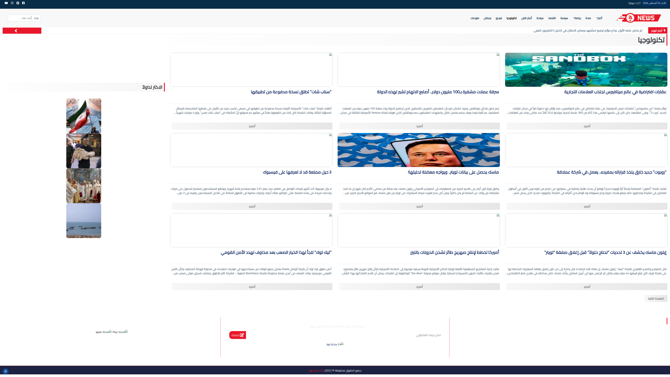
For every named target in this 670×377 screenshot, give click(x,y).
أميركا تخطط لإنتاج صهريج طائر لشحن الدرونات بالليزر (454, 252)
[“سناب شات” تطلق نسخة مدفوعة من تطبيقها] (251, 69)
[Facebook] (125, 345)
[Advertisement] (84, 58)
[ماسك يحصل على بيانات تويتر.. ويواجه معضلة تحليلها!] (419, 149)
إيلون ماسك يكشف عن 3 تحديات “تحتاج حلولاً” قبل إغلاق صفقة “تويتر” (605, 252)
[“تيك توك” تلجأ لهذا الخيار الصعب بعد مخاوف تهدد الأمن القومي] (251, 230)
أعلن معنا (520, 337)
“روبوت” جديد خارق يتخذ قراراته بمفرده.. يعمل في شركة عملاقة (612, 172)
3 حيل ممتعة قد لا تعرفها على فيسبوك (297, 172)
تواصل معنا (591, 337)
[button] (16, 31)
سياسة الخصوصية (619, 337)
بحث (36, 18)
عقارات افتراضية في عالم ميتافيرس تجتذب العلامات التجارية (615, 92)
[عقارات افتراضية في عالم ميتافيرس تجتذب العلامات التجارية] (586, 69)
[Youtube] (97, 345)
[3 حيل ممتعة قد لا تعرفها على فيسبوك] (251, 149)
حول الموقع (647, 337)
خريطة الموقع (566, 337)
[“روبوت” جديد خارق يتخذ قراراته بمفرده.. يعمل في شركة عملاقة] (586, 149)
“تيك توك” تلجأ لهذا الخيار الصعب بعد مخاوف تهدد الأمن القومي (276, 252)
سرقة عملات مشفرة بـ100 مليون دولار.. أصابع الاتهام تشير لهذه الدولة (438, 92)
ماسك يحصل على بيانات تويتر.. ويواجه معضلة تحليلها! (453, 172)
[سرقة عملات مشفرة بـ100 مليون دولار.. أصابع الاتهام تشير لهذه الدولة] (419, 69)
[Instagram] (107, 345)
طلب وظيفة (541, 337)
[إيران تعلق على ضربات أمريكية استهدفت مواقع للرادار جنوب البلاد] (83, 220)
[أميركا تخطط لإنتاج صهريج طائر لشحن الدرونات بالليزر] (419, 230)
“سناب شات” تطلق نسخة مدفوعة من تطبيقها (291, 92)
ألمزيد (587, 126)
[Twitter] (116, 345)
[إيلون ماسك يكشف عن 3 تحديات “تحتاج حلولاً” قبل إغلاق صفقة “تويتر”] (586, 230)
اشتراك (235, 335)
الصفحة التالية (656, 298)
